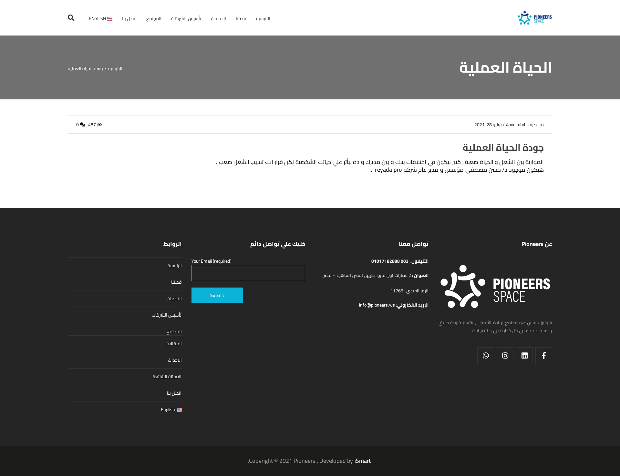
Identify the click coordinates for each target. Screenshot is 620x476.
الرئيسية (175, 265)
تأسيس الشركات (166, 315)
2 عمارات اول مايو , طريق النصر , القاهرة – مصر (368, 275)
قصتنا (176, 282)
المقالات (174, 343)
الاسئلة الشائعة (167, 376)
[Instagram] (505, 356)
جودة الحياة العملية (503, 147)
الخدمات (174, 298)
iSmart (363, 460)
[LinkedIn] (524, 356)
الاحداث (175, 360)
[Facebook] (544, 356)
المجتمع (174, 331)
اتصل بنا (174, 393)
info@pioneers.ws (377, 305)
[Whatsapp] (486, 356)
